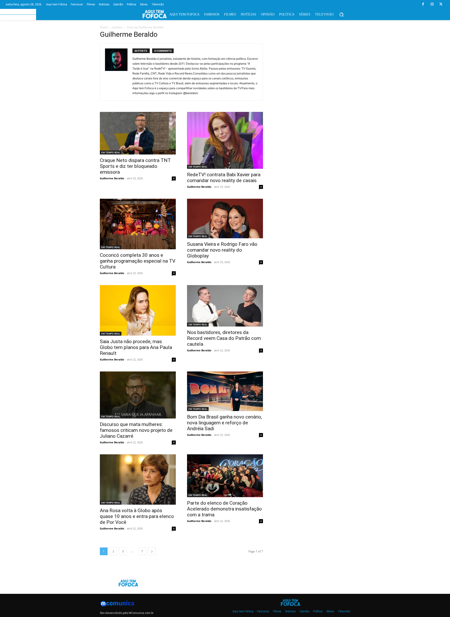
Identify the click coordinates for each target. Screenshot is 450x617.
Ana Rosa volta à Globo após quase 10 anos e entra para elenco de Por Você (137, 516)
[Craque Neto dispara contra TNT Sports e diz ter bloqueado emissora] (138, 133)
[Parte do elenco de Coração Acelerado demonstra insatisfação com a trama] (225, 475)
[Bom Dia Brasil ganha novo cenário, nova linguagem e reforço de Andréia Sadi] (225, 391)
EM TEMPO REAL (110, 152)
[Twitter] (440, 4)
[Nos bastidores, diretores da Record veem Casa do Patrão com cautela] (225, 306)
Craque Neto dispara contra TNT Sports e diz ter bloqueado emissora (135, 166)
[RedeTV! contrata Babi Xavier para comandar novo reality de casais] (225, 140)
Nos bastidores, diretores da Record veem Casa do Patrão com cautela (224, 338)
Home (104, 27)
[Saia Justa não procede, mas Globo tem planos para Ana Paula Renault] (138, 310)
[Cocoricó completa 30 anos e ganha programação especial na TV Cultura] (138, 224)
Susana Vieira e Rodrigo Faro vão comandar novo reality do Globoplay (222, 250)
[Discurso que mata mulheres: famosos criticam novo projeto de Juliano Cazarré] (138, 395)
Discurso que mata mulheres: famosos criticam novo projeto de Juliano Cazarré (136, 430)
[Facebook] (423, 4)
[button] (341, 14)
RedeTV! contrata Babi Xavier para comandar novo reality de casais (223, 177)
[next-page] (152, 551)
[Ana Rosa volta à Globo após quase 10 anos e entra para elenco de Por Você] (138, 479)
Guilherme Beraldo (112, 178)
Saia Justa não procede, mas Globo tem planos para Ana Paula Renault (136, 347)
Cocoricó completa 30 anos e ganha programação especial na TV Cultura (137, 261)
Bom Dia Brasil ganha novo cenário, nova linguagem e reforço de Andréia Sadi (224, 422)
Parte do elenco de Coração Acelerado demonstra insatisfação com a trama (224, 509)
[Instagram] (431, 4)
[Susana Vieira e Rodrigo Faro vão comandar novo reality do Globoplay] (225, 218)
